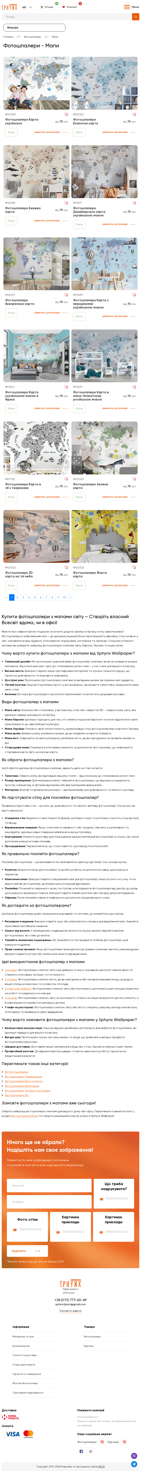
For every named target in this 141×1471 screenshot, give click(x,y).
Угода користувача (24, 1364)
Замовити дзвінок (70, 1310)
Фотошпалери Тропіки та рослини (27, 1090)
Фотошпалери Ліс (17, 1095)
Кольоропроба (21, 1346)
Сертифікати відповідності (28, 1392)
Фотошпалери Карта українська (21, 121)
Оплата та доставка (25, 1355)
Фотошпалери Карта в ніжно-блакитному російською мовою (91, 395)
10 (64, 597)
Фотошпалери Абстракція (22, 1086)
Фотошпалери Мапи (24, 1116)
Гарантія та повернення (27, 1374)
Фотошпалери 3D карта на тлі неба (19, 574)
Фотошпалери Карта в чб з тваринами (23, 486)
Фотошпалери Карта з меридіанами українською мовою (91, 303)
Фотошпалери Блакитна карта (85, 121)
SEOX (102, 1466)
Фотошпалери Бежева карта (23, 210)
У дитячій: (11, 997)
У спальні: (11, 979)
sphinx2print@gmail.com (70, 1304)
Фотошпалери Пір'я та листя (24, 1081)
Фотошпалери (32, 36)
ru (30, 7)
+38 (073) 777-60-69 (70, 1300)
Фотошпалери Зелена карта (90, 486)
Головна (8, 36)
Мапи (55, 36)
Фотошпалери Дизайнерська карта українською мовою (89, 211)
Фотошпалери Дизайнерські (23, 1076)
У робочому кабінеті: (18, 988)
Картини (89, 1346)
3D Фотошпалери (16, 1072)
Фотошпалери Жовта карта (90, 574)
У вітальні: (11, 970)
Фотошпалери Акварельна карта (19, 302)
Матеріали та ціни (23, 1336)
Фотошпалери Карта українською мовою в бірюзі (21, 395)
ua (24, 7)
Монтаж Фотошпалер (25, 1383)
